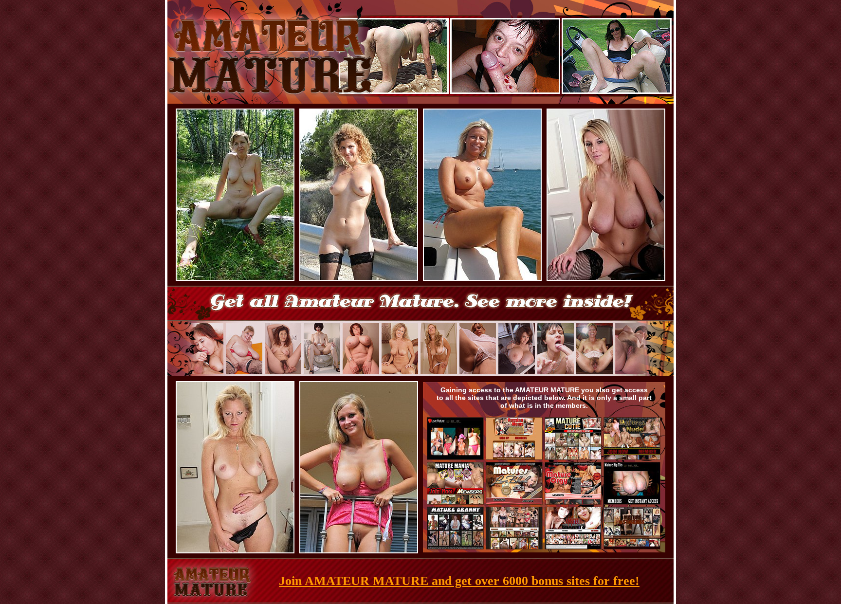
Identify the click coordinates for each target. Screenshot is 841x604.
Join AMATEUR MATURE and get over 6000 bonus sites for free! (459, 581)
